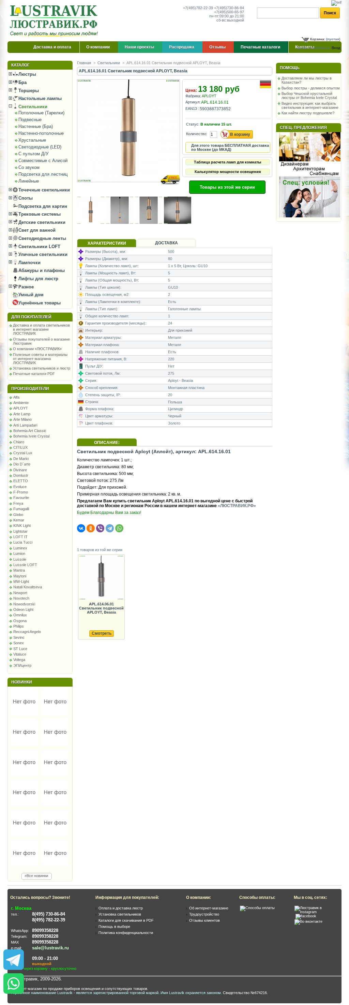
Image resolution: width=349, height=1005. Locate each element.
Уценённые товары (39, 302)
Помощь (290, 68)
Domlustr (20, 475)
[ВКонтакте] (81, 528)
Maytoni (19, 576)
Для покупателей (31, 317)
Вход (336, 48)
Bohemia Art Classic (29, 431)
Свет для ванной (36, 230)
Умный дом (30, 294)
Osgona (20, 621)
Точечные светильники (43, 189)
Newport (20, 593)
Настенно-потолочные (41, 133)
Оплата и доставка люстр (120, 908)
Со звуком (29, 167)
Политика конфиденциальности (125, 933)
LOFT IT (20, 537)
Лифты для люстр (37, 278)
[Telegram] (110, 528)
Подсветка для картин (42, 206)
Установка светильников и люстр (41, 368)
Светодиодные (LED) (39, 146)
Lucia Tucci (22, 542)
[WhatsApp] (119, 528)
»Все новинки (36, 876)
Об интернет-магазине (208, 908)
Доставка (166, 243)
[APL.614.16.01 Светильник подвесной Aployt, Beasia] (129, 188)
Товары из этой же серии (227, 187)
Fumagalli (21, 509)
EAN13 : (192, 108)
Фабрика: (193, 96)
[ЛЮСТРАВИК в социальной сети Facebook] (305, 916)
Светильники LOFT (38, 246)
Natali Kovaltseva (27, 587)
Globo (18, 515)
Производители (30, 388)
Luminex (20, 548)
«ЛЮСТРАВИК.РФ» (237, 505)
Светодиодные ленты (41, 238)
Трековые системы (39, 214)
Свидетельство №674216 (245, 993)
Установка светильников (119, 914)
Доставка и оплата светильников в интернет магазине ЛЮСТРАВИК (41, 329)
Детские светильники (41, 222)
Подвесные (30, 119)
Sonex (18, 643)
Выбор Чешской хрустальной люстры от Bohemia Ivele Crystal (309, 95)
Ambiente (21, 403)
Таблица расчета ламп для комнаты (227, 162)
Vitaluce (19, 654)
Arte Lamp (21, 414)
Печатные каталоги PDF (34, 374)
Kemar (18, 520)
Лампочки (29, 262)
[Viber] (100, 528)
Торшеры (28, 90)
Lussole (19, 559)
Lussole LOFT (25, 565)
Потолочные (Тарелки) (41, 112)
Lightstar (20, 531)
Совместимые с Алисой (42, 160)
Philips (18, 626)
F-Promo (20, 492)
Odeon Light (23, 609)
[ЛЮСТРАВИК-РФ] (55, 20)
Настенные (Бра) (35, 126)
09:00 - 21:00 (45, 958)
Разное (25, 286)
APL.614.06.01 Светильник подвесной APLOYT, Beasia (101, 608)
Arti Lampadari (25, 425)
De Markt (21, 459)
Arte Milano (22, 419)
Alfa (16, 397)
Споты (25, 198)
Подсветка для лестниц (42, 174)
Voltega (19, 660)
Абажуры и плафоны (41, 270)
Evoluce (20, 487)
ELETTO (20, 481)
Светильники (32, 106)
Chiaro (18, 442)
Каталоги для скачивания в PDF (126, 920)
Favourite (21, 498)
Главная (84, 63)
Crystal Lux (22, 453)
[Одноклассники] (91, 528)
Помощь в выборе (114, 926)
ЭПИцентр (22, 665)
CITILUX (20, 447)
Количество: (196, 134)
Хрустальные (32, 140)
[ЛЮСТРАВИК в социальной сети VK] (308, 921)
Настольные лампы (39, 98)
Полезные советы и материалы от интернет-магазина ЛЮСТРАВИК (40, 359)
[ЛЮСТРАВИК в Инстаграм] (315, 912)
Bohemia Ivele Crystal (31, 436)
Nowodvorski (24, 604)
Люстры (26, 74)
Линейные (28, 181)
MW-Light (21, 581)
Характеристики (107, 243)
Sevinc (19, 637)
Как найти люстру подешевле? (308, 113)
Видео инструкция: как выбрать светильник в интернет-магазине (310, 105)
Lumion (19, 553)
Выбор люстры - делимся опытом (311, 88)
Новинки (21, 682)
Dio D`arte (21, 464)
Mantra (19, 570)
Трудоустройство (204, 914)
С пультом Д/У (33, 153)
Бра (22, 82)
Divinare (20, 470)
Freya (18, 503)
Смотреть (101, 633)
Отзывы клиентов (204, 920)
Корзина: (317, 39)
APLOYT (20, 408)
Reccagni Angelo (27, 632)
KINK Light (22, 525)
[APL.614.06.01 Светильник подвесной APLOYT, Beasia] (101, 578)
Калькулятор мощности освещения (228, 172)
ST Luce (20, 649)
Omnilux (20, 615)
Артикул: (192, 102)
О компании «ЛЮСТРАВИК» (37, 349)
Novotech (21, 598)
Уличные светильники (42, 254)
